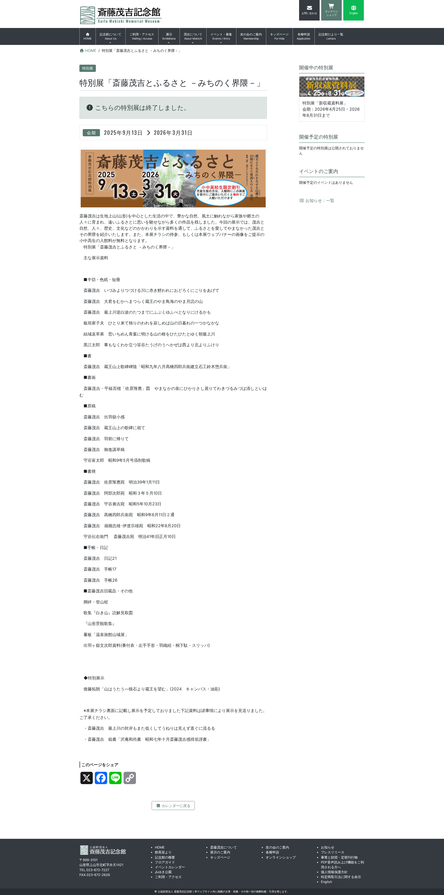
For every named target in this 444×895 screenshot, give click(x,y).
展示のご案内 (220, 852)
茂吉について (193, 36)
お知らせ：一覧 (319, 200)
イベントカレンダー (170, 867)
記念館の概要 (165, 857)
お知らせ (327, 847)
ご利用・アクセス (142, 36)
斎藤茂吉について (223, 847)
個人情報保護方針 (334, 872)
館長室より (163, 852)
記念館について (110, 36)
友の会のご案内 (251, 36)
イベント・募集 (221, 36)
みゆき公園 (163, 872)
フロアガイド (165, 862)
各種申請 (303, 36)
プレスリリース (332, 852)
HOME (160, 847)
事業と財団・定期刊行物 (339, 857)
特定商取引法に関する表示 (341, 877)
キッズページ (279, 36)
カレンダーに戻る (175, 805)
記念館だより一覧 (331, 36)
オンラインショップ (281, 857)
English (326, 882)
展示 (168, 36)
